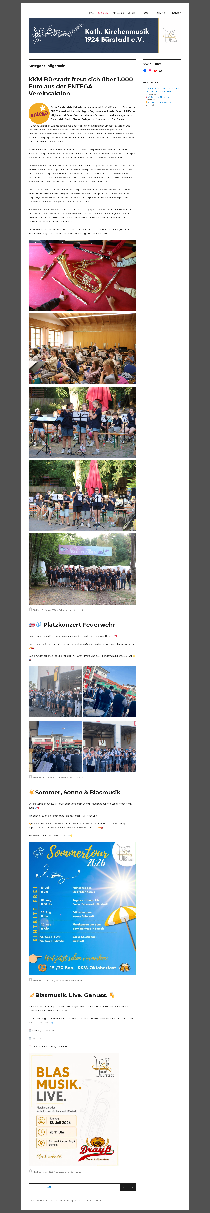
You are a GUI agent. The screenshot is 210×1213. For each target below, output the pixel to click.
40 (50, 1187)
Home (90, 13)
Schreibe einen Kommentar (72, 610)
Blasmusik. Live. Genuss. (72, 995)
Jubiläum (103, 13)
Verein (131, 13)
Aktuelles (118, 13)
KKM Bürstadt (41, 1200)
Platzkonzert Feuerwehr (78, 624)
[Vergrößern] (77, 669)
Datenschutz (98, 1200)
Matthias (37, 778)
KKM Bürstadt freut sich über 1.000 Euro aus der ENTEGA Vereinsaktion (81, 86)
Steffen (36, 610)
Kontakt (176, 13)
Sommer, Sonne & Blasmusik (78, 792)
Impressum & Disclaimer (80, 1200)
